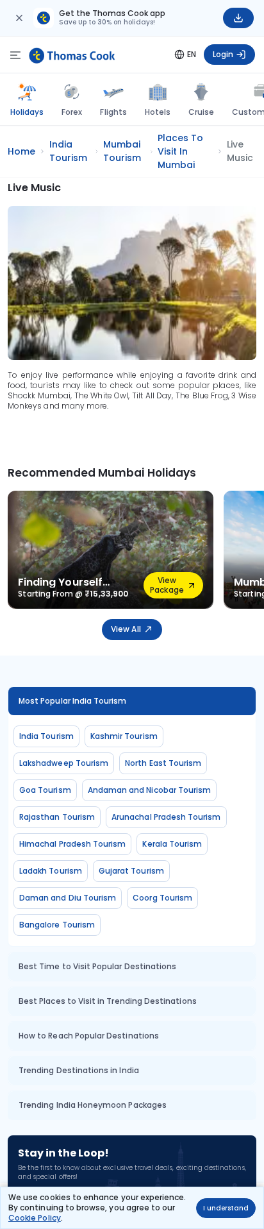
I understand (226, 1208)
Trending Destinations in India (79, 1070)
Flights (113, 111)
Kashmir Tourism (124, 736)
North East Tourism (163, 763)
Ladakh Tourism (50, 870)
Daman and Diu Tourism (67, 897)
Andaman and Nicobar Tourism (149, 789)
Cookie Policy (34, 1217)
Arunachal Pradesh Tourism (166, 816)
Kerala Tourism (172, 843)
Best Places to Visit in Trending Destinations (108, 1001)
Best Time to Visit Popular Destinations (97, 966)
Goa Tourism (45, 789)
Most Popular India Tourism (73, 700)
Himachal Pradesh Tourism (72, 843)
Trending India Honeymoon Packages (93, 1104)
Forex (72, 111)
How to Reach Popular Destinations (89, 1035)
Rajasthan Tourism (57, 816)
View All (125, 628)
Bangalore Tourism (57, 924)
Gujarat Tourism (131, 870)
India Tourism (46, 736)
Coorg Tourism (162, 897)
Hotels (157, 111)
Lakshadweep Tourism (63, 763)
